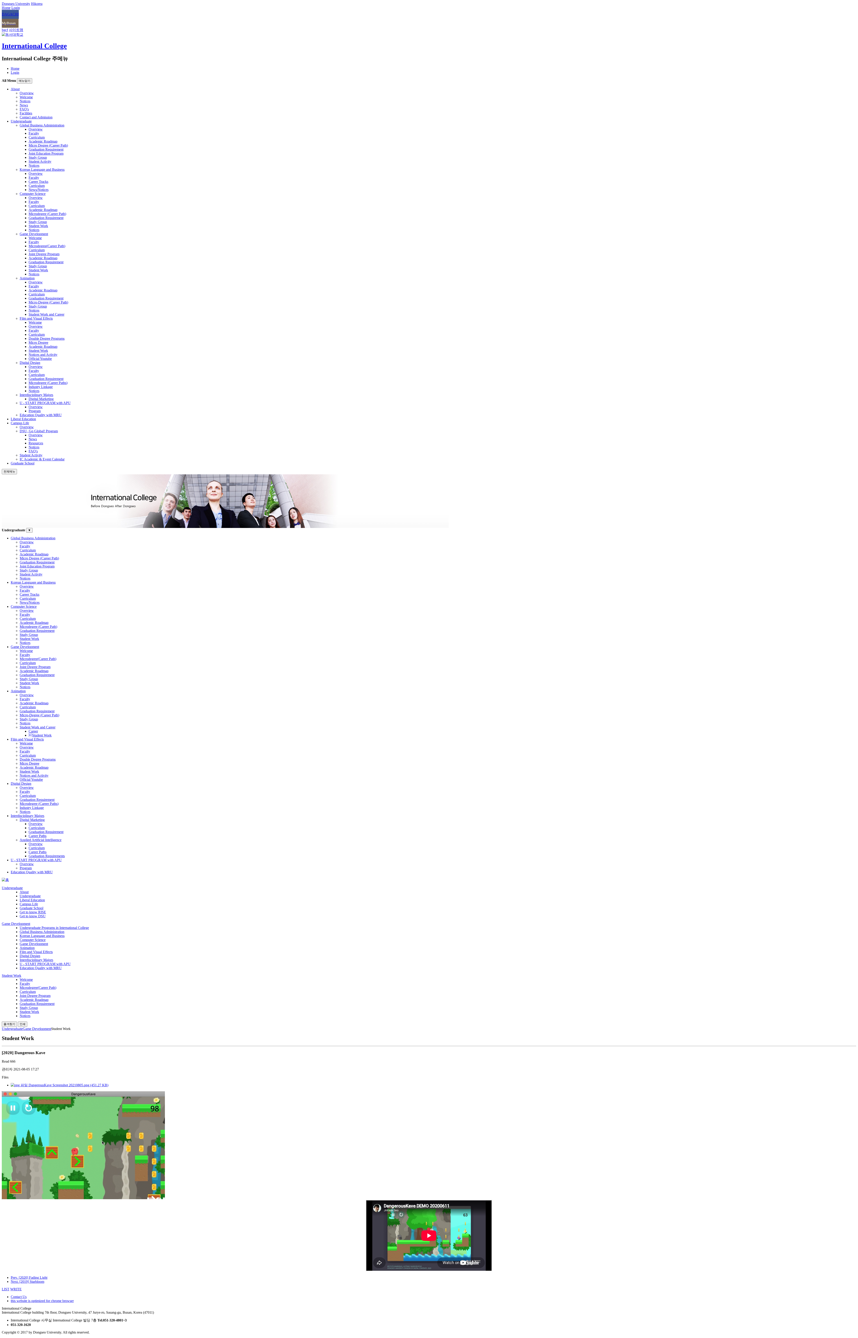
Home (15, 68)
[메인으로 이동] (5, 880)
